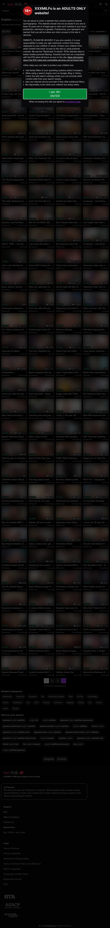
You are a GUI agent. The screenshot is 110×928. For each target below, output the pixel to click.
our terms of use (72, 101)
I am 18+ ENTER (55, 94)
